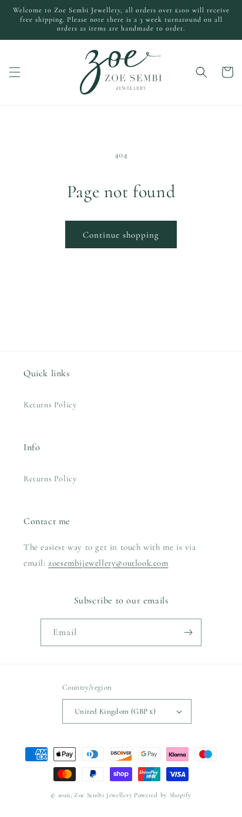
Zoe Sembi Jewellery (103, 795)
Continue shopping (121, 234)
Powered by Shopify (162, 795)
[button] (15, 72)
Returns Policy (49, 405)
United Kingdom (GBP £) (115, 711)
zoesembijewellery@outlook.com (108, 563)
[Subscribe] (188, 632)
